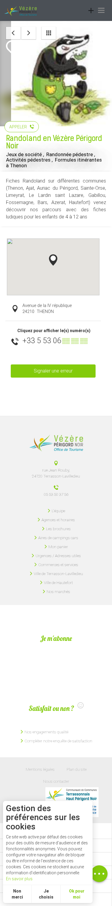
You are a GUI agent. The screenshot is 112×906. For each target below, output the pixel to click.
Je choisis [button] (46, 894)
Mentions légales (40, 769)
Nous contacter (56, 781)
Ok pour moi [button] (77, 894)
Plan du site (77, 769)
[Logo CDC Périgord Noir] (72, 794)
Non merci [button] (17, 894)
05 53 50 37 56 (56, 494)
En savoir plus (19, 878)
